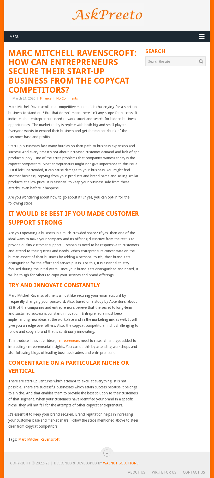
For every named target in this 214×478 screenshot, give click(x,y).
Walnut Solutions (121, 463)
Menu (14, 36)
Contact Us (194, 472)
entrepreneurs (68, 341)
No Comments (67, 98)
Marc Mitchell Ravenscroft (39, 439)
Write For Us (164, 472)
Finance (45, 98)
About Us (136, 472)
